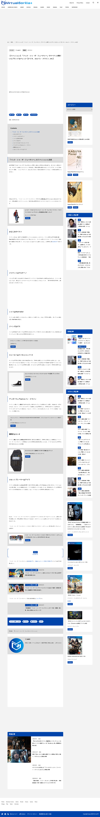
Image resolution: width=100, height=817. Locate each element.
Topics (67, 7)
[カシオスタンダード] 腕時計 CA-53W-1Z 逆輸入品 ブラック (39, 450)
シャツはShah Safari (18, 138)
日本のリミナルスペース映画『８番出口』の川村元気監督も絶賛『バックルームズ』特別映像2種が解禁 (84, 372)
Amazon (28, 218)
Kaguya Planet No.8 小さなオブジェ (76, 171)
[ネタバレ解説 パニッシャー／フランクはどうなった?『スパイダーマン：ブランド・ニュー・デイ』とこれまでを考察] (72, 461)
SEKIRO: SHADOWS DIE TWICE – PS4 (76, 656)
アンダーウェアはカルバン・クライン (22, 145)
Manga (55, 7)
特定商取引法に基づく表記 (45, 814)
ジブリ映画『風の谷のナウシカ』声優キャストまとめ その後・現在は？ (84, 452)
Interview (74, 7)
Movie (3, 7)
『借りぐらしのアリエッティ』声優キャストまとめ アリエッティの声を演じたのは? (84, 442)
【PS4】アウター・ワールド (74, 595)
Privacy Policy (80, 2)
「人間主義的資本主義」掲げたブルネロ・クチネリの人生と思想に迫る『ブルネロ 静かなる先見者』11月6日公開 (84, 266)
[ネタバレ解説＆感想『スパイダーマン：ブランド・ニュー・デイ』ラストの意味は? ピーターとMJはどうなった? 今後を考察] (72, 420)
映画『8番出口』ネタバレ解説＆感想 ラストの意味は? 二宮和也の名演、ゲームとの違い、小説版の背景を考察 (84, 225)
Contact (88, 2)
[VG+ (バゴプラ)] (16, 3)
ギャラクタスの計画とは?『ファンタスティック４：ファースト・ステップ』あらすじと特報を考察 (46, 768)
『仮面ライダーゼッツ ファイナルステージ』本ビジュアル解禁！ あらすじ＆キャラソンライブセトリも (84, 341)
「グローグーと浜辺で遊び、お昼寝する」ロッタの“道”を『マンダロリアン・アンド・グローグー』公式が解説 (84, 245)
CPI (98, 814)
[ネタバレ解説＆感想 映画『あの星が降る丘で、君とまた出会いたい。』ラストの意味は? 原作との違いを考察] (72, 471)
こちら (37, 598)
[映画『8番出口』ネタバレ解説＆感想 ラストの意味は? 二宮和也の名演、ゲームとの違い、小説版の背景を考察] (72, 223)
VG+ (94, 814)
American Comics (12, 7)
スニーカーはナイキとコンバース (21, 142)
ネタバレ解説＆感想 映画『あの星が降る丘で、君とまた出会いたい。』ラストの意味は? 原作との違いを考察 (84, 473)
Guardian (54, 241)
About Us (72, 2)
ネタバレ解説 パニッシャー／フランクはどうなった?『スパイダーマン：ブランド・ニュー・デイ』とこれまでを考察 (84, 463)
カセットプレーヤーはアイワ (20, 149)
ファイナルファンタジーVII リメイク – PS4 (77, 562)
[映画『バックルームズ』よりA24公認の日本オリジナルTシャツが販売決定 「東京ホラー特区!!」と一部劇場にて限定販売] (72, 254)
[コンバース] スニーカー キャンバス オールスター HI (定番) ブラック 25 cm (42, 373)
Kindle (69, 174)
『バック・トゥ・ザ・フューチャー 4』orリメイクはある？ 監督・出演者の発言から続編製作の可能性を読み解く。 (43, 589)
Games (42, 7)
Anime (22, 7)
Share (19, 114)
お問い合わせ (58, 642)
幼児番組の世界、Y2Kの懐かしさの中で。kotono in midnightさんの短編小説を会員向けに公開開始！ (84, 351)
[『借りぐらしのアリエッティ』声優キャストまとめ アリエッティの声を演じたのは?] (72, 440)
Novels (29, 7)
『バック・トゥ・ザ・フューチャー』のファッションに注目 (26, 131)
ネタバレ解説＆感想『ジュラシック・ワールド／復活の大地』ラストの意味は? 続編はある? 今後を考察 (84, 432)
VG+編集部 (18, 50)
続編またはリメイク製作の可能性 (43, 561)
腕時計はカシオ (17, 147)
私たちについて (13, 814)
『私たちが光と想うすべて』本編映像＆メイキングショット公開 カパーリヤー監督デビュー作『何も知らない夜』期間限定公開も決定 (46, 743)
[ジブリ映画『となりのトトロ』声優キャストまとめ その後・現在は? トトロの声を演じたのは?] (72, 410)
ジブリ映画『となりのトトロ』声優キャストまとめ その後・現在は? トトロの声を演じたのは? (84, 411)
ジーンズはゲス (17, 140)
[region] (50, 25)
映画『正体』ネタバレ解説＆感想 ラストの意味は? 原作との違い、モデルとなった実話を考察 (46, 755)
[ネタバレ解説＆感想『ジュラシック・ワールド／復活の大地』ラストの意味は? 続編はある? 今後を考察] (72, 430)
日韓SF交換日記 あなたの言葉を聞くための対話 (78, 139)
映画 (11, 631)
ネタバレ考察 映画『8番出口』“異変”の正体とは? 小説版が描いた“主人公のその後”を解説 (84, 235)
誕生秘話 (29, 561)
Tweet (12, 114)
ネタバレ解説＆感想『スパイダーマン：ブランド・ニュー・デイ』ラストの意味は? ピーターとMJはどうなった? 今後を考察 (84, 422)
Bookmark (34, 114)
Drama (35, 7)
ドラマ (80, 336)
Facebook (34, 621)
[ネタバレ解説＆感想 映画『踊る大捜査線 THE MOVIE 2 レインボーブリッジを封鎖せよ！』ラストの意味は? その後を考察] (72, 492)
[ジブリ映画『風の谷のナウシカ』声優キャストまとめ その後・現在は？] (72, 451)
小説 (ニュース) (82, 346)
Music (48, 7)
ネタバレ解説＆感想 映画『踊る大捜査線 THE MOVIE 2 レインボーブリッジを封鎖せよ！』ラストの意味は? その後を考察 (84, 493)
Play (61, 7)
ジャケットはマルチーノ (19, 136)
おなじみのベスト (17, 134)
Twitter (26, 621)
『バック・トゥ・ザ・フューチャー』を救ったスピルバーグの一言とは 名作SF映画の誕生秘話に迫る (43, 574)
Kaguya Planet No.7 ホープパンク (75, 204)
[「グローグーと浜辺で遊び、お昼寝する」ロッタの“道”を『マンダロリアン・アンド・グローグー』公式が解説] (72, 243)
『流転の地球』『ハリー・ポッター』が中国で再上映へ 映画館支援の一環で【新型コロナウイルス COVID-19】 (46, 781)
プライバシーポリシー (32, 814)
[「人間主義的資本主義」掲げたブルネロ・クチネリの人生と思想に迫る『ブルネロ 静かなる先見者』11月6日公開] (72, 264)
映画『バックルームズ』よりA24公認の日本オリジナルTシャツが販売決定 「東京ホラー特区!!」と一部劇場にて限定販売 (84, 255)
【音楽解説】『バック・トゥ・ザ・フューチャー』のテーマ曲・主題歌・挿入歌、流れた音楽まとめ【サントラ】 (43, 609)
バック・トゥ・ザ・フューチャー (23, 631)
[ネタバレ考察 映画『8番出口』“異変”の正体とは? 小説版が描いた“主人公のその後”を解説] (72, 233)
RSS (42, 621)
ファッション (34, 631)
